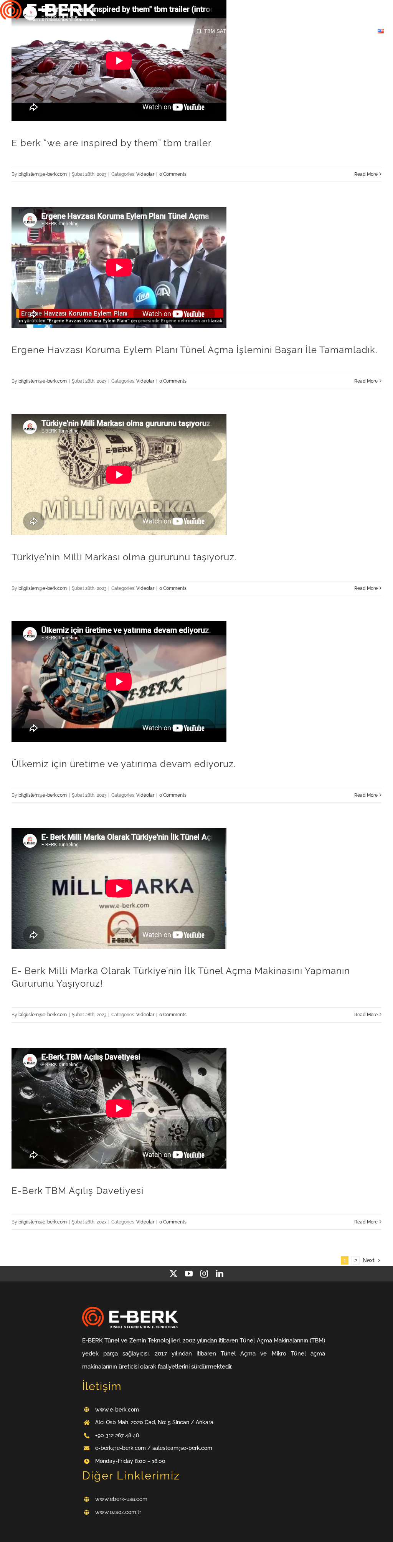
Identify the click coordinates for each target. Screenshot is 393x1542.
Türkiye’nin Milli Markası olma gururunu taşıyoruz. (124, 557)
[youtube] (189, 1274)
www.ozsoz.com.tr (118, 1512)
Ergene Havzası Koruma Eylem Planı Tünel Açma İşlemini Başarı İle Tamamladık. (195, 350)
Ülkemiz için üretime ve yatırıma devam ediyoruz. (124, 764)
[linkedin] (219, 1274)
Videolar (145, 174)
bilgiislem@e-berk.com (42, 174)
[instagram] (204, 1274)
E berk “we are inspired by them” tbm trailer (111, 143)
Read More (366, 174)
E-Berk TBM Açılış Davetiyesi (78, 1190)
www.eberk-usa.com (121, 1499)
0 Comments (173, 174)
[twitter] (173, 1274)
